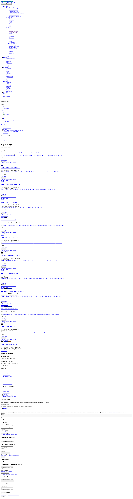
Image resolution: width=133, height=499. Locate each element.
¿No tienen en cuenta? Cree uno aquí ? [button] (9, 434)
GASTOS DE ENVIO (8, 395)
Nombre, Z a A (16, 152)
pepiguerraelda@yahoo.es (13, 365)
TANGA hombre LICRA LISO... (10, 344)
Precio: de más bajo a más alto (26, 152)
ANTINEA (5, 133)
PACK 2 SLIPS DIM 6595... (9, 326)
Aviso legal (5, 373)
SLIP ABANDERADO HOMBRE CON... (12, 291)
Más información (114, 412)
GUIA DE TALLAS (7, 384)
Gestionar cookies (122, 412)
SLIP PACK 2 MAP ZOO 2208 (9, 273)
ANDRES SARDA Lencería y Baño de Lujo (13, 130)
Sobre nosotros (6, 375)
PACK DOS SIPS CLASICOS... (10, 238)
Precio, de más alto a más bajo (39, 152)
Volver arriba (4, 351)
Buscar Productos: (5, 101)
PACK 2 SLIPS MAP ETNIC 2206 (10, 184)
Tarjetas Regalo (4, 140)
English (7, 114)
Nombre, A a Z (9, 152)
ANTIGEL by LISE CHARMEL (10, 131)
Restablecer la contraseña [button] (13, 455)
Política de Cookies (7, 376)
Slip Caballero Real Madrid (8, 220)
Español (7, 112)
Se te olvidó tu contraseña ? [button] (7, 432)
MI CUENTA (6, 393)
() (6, 108)
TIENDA (5, 394)
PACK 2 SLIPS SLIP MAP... (9, 202)
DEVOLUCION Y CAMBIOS (10, 396)
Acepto (2, 413)
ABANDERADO (7, 128)
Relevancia (3, 152)
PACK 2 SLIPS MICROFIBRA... (10, 168)
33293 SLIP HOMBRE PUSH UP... (11, 255)
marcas (4, 124)
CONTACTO (6, 391)
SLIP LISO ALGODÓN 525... (9, 309)
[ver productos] (3, 94)
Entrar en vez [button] (3, 455)
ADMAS (5, 129)
